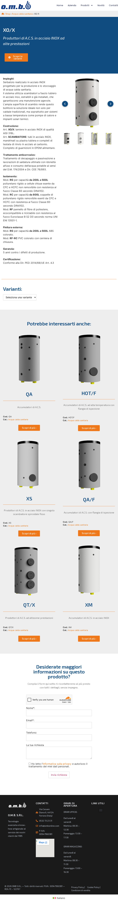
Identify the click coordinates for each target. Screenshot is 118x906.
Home (60, 5)
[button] (100, 810)
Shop (7, 13)
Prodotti (85, 5)
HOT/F (89, 393)
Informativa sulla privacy (57, 763)
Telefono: (31, 732)
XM (89, 605)
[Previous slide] (65, 104)
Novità (101, 5)
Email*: (30, 720)
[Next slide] (110, 104)
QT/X (29, 605)
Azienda (72, 5)
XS (29, 498)
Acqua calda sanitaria (22, 13)
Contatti (113, 5)
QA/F (89, 499)
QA (29, 394)
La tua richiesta (35, 745)
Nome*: (30, 708)
